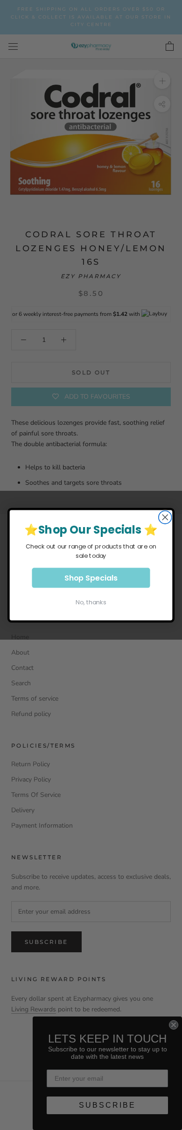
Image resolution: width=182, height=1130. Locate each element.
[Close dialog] (165, 517)
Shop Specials (91, 577)
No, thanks (91, 602)
